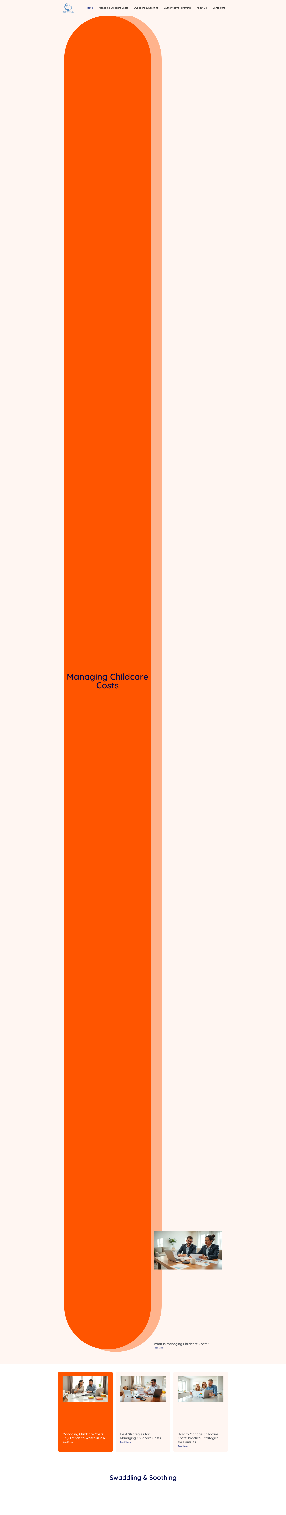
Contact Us (219, 7)
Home (89, 7)
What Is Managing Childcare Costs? (181, 1344)
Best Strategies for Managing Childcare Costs (140, 1436)
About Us (202, 7)
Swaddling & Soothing (146, 7)
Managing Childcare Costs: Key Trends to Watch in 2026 (85, 1436)
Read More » (159, 1348)
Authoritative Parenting (177, 7)
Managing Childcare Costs (113, 7)
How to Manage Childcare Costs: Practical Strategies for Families (198, 1438)
